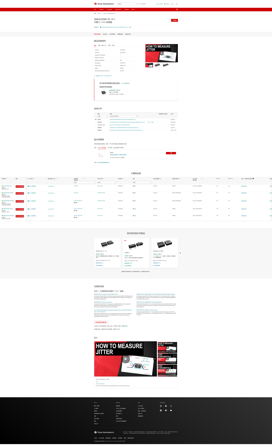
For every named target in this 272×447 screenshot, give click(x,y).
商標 (125, 438)
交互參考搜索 (119, 411)
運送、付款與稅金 (142, 411)
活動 (95, 416)
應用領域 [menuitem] (101, 9)
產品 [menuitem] (95, 9)
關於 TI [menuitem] (133, 9)
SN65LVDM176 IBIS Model (118, 155)
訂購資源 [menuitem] (126, 9)
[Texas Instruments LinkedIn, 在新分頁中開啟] (161, 411)
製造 (95, 421)
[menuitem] (177, 9)
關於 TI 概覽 (96, 405)
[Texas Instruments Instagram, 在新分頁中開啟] (161, 406)
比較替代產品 (126, 83)
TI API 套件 (140, 405)
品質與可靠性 (119, 418)
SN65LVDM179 (113, 90)
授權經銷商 (140, 416)
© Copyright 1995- (99, 441)
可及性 (95, 438)
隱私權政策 (108, 438)
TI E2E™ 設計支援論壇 (121, 408)
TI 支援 (117, 329)
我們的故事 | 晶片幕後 (99, 413)
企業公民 (96, 423)
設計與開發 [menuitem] (109, 9)
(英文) (130, 27)
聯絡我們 (118, 405)
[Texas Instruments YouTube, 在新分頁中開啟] (171, 411)
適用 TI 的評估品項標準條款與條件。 (102, 162)
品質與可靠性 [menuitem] (118, 9)
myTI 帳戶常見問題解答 (121, 421)
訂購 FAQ (140, 413)
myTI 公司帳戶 (141, 408)
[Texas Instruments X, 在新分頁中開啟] (171, 406)
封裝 (117, 416)
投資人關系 (96, 418)
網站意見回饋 (131, 438)
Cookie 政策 (101, 438)
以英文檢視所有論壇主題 (100, 322)
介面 (99, 13)
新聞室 (95, 411)
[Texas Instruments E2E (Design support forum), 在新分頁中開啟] (166, 411)
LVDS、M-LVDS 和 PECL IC (109, 13)
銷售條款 (114, 438)
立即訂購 (175, 20)
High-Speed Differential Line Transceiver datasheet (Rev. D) (115, 27)
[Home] (104, 4)
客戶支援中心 (119, 413)
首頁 (95, 13)
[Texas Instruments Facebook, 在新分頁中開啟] (166, 406)
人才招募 (96, 408)
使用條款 (125, 326)
